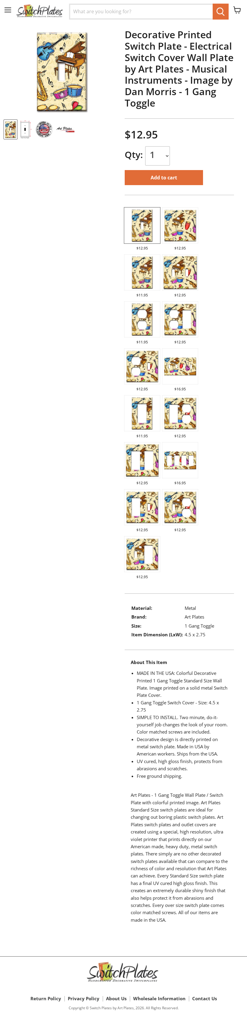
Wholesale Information (159, 998)
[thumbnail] (10, 129)
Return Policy (45, 998)
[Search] (221, 12)
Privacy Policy (83, 998)
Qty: (135, 154)
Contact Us (204, 998)
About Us (116, 998)
